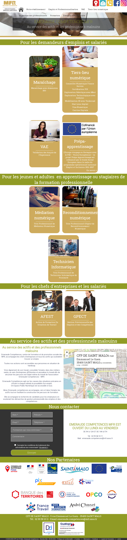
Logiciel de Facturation (107, 539)
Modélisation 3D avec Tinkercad (80, 101)
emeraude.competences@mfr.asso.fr (77, 519)
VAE (83, 9)
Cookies (77, 539)
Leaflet (105, 397)
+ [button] (67, 352)
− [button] (67, 355)
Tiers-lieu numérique (98, 9)
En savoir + (92, 170)
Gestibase (95, 539)
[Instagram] (124, 5)
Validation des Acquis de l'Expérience (44, 153)
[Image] (30, 474)
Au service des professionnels (33, 15)
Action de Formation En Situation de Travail (47, 323)
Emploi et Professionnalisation (63, 9)
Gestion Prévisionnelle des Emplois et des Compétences (80, 323)
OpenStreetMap (114, 397)
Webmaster (87, 539)
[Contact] (103, 5)
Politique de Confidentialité (65, 539)
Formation (55, 15)
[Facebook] (117, 5)
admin (119, 539)
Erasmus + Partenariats (74, 15)
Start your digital (80, 104)
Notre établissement (35, 9)
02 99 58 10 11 (42, 519)
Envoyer (31, 452)
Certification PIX (80, 89)
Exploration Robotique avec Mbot (80, 92)
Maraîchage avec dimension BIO (44, 89)
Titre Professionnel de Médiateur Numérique (44, 224)
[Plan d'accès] (96, 5)
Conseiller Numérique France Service (80, 84)
